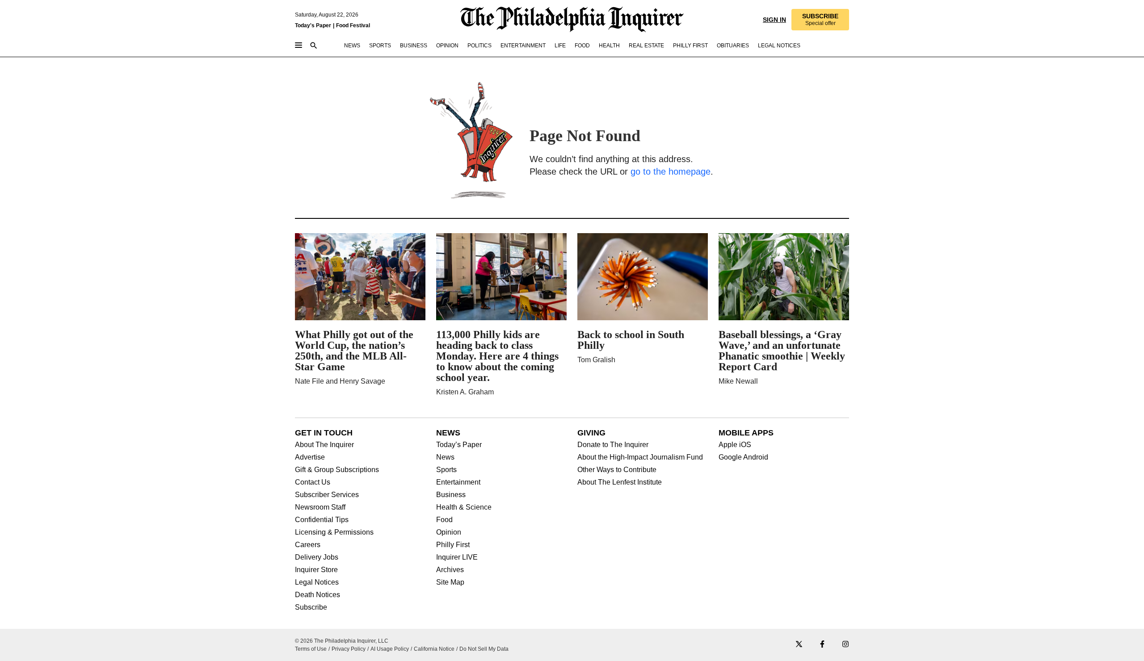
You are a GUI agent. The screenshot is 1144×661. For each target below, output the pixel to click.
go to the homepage (671, 171)
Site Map (450, 582)
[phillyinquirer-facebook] (822, 644)
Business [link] (413, 45)
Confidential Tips (322, 519)
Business (451, 494)
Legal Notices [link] (779, 45)
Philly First (453, 544)
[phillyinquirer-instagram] (845, 644)
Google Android (743, 457)
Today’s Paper (459, 444)
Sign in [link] (773, 19)
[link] (820, 19)
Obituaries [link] (733, 45)
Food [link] (582, 45)
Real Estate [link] (646, 45)
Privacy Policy (349, 649)
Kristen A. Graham (465, 392)
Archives (450, 569)
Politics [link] (479, 45)
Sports (446, 469)
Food (444, 519)
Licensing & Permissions (334, 532)
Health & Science (464, 507)
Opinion (448, 532)
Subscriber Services (327, 494)
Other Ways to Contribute (616, 469)
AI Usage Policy (389, 649)
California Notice (434, 649)
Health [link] (609, 45)
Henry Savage (362, 381)
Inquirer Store (316, 569)
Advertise (310, 457)
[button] (820, 19)
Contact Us (312, 482)
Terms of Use (311, 649)
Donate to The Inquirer (612, 444)
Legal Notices (317, 582)
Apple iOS (735, 444)
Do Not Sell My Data (484, 649)
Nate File (309, 381)
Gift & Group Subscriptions (337, 469)
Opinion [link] (447, 45)
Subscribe (311, 607)
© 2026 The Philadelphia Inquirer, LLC (341, 641)
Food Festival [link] (353, 25)
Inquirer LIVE (457, 557)
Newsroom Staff (320, 507)
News (445, 457)
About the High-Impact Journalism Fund (640, 457)
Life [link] (560, 45)
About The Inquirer (324, 444)
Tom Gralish (596, 360)
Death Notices (317, 594)
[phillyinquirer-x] (799, 644)
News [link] (352, 45)
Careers (307, 544)
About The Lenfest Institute (619, 482)
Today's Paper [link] (313, 25)
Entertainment (458, 482)
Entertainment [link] (523, 45)
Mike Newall (738, 381)
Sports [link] (380, 45)
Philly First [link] (690, 45)
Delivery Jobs (316, 557)
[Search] (314, 46)
